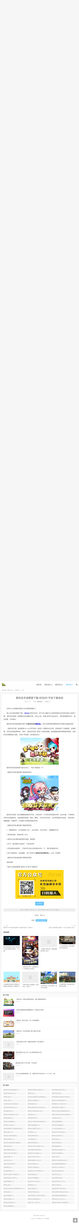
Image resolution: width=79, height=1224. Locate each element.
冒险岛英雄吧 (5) (8, 1157)
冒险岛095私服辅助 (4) (33, 1178)
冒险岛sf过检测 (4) (56, 1185)
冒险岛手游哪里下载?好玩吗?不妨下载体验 (39, 698)
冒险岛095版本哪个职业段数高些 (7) (37, 1097)
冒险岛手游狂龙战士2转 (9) (59, 1090)
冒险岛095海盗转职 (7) (33, 1100)
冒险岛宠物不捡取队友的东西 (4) (60, 1192)
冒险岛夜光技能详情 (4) (58, 1171)
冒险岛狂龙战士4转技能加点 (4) (36, 1171)
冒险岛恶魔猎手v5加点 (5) (34, 1160)
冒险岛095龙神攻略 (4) (33, 1167)
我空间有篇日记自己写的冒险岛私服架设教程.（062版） (11, 949)
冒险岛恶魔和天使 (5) (33, 1135)
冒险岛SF (69, 685)
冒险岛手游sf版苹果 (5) (10, 1164)
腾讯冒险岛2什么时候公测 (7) (59, 1104)
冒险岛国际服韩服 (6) (57, 1121)
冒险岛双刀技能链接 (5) (58, 1125)
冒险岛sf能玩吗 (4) (32, 1188)
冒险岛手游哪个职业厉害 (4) (59, 1188)
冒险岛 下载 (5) (56, 1157)
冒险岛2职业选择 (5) (57, 1142)
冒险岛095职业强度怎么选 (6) (11, 1114)
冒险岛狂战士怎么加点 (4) (58, 1199)
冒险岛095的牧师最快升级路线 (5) (12, 1142)
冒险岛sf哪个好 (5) (8, 1132)
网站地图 (46, 1218)
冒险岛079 (48, 685)
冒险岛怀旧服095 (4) (9, 1199)
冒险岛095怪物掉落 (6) (9, 1121)
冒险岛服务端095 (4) (9, 1171)
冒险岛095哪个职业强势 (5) (11, 1153)
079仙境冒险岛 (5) (32, 1139)
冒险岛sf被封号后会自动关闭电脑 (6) (61, 1114)
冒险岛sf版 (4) (7, 1185)
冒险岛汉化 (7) (31, 1093)
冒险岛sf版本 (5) (56, 1139)
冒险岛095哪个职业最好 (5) (59, 1132)
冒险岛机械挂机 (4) (33, 1174)
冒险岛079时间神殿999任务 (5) (59, 1160)
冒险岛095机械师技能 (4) (34, 1199)
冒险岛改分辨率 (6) (33, 1118)
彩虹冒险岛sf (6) (32, 1114)
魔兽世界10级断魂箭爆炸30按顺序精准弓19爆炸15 (18, 927)
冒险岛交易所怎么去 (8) (10, 1093)
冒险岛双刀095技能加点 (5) (35, 1153)
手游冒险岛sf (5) (32, 1132)
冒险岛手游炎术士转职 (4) (10, 1178)
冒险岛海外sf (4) (8, 1192)
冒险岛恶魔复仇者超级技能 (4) (59, 1195)
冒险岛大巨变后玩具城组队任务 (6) (61, 1111)
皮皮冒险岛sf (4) (8, 1167)
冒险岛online (3, 684)
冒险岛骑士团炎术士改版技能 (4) (60, 1202)
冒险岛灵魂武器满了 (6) (34, 1125)
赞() (40, 903)
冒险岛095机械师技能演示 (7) (59, 1100)
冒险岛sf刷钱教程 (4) (9, 1206)
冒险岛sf (38, 724)
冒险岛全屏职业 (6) (8, 1118)
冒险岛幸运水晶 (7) (57, 1093)
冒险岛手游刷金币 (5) (33, 1164)
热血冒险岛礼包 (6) (57, 1118)
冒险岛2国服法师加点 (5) (10, 1150)
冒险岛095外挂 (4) (56, 1174)
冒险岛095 (59, 685)
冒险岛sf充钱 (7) (8, 1100)
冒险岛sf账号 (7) (8, 1097)
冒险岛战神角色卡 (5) (9, 1139)
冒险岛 (39, 685)
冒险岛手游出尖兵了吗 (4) (58, 1181)
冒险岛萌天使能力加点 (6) (10, 1107)
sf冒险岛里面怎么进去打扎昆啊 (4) (36, 1195)
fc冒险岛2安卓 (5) (8, 1160)
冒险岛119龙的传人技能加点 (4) (12, 1174)
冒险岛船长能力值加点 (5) (58, 1150)
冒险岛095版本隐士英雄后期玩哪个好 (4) (14, 1188)
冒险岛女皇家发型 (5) (33, 1142)
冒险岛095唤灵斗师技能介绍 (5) (36, 1146)
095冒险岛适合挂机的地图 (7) (11, 1104)
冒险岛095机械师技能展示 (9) (11, 1090)
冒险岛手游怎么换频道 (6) (58, 1107)
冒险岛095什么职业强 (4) (58, 1167)
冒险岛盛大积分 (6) (8, 1111)
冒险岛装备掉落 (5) (57, 1146)
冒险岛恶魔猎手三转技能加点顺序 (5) (13, 1128)
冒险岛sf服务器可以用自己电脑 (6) (36, 1107)
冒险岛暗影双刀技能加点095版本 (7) (61, 1097)
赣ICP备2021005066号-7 (40, 1215)
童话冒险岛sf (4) (32, 1185)
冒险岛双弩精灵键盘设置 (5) (59, 1164)
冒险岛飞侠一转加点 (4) (34, 1202)
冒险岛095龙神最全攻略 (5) (11, 1135)
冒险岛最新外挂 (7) (33, 1104)
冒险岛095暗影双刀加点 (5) (35, 1128)
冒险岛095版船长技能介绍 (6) (35, 1111)
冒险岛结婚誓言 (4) (8, 1181)
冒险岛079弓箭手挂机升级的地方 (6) (37, 1121)
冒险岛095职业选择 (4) (33, 1192)
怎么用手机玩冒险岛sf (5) (58, 1128)
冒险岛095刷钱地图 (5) (57, 1153)
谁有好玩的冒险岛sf (41, 920)
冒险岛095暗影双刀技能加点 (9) (36, 1090)
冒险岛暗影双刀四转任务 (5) (35, 1150)
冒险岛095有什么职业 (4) (34, 1181)
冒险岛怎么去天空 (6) (9, 1125)
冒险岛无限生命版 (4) (57, 1178)
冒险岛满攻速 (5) (8, 1146)
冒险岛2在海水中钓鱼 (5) (34, 1157)
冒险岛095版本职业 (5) (57, 1135)
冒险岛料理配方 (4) (8, 1195)
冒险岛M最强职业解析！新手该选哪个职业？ (62, 927)
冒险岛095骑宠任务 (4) (9, 1202)
